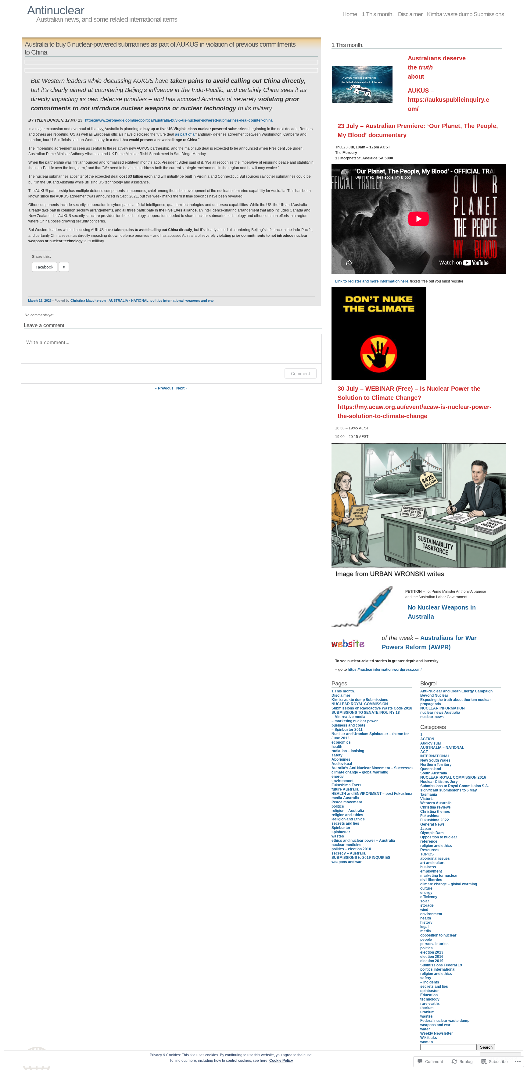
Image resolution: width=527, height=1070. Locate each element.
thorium (427, 1008)
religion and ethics (347, 815)
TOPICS (427, 854)
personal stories (434, 944)
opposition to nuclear (438, 935)
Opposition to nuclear (438, 837)
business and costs (348, 725)
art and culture (433, 863)
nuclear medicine (346, 845)
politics (338, 806)
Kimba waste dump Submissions (465, 14)
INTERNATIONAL (435, 756)
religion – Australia (348, 811)
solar (424, 901)
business (428, 867)
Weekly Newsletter (436, 1033)
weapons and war (199, 300)
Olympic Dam (432, 833)
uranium (427, 1012)
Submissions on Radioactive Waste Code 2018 (372, 708)
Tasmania (428, 794)
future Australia (345, 789)
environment (342, 781)
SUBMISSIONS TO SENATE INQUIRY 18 (366, 712)
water (425, 1029)
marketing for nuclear (439, 875)
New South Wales (435, 760)
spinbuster (341, 832)
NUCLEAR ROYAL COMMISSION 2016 (453, 777)
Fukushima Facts (346, 785)
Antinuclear (55, 10)
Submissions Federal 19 (441, 965)
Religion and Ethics (348, 819)
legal (424, 927)
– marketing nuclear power (355, 721)
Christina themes (435, 811)
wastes (338, 836)
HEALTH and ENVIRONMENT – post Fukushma (372, 793)
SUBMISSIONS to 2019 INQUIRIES (361, 857)
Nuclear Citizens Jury (439, 782)
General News (432, 824)
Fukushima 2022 (434, 820)
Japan (425, 828)
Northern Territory (436, 765)
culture (426, 888)
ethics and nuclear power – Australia (363, 840)
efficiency (428, 897)
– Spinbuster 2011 (347, 729)
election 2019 (431, 961)
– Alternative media (348, 717)
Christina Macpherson (88, 300)
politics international (167, 300)
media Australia (345, 798)
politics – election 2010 (351, 849)
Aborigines (341, 759)
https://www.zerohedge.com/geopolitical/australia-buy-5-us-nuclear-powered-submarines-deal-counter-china (179, 120)
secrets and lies (345, 823)
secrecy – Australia (349, 853)
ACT (424, 752)
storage (427, 905)
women (426, 1042)
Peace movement (347, 802)
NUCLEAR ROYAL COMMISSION (360, 704)
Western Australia (436, 803)
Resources (429, 850)
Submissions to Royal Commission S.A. (454, 786)
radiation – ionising (348, 751)
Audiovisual (342, 764)
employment (431, 871)
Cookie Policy (281, 1060)
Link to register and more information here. (372, 281)
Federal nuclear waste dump (444, 1020)
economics (341, 742)
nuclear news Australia (440, 712)
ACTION (427, 739)
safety (337, 755)
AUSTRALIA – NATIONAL (442, 747)
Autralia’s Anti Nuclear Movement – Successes (373, 768)
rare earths (430, 1003)
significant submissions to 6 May (448, 790)
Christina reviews (435, 807)
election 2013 (431, 952)
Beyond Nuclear (434, 695)
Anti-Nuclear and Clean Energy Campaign (456, 691)
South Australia (433, 773)
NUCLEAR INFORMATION (442, 708)
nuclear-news (432, 717)
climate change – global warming (360, 772)
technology (429, 999)
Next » (182, 388)
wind (424, 910)
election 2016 (431, 956)
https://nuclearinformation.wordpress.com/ (384, 669)
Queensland (430, 769)
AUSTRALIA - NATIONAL (129, 300)
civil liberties (431, 880)
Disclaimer (410, 14)
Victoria (427, 799)
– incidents (429, 982)
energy (338, 776)
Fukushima (429, 816)
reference (428, 841)
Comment (300, 373)
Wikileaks (428, 1038)
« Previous (164, 388)
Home (349, 14)
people (426, 939)
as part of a (185, 134)
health (337, 747)
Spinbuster (341, 828)
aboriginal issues (435, 858)
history (426, 922)
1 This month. (377, 14)
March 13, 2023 (40, 300)
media (425, 931)
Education (429, 995)
